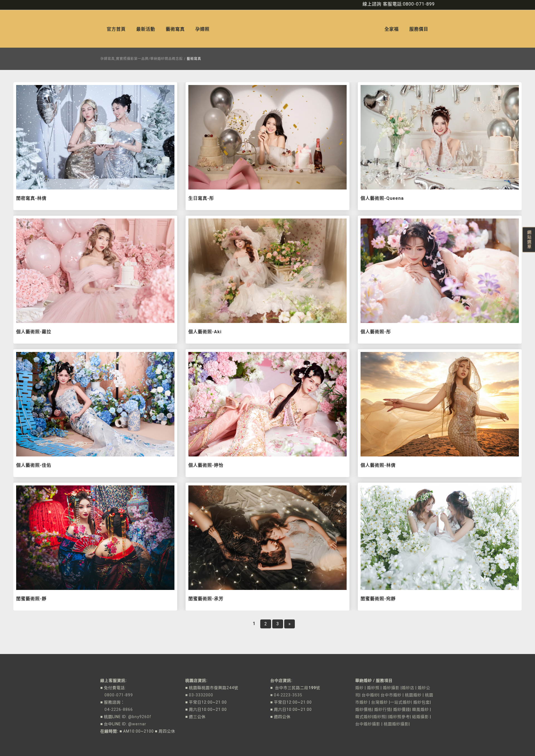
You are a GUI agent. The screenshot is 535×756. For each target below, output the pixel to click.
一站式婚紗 (400, 702)
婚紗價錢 (401, 709)
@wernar (137, 724)
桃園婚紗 (413, 695)
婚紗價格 (363, 709)
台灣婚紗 (379, 702)
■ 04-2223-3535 (286, 695)
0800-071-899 (116, 695)
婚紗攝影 (391, 687)
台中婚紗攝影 (367, 724)
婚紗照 (373, 687)
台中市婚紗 (391, 695)
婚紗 (359, 687)
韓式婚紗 (363, 716)
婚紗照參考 (399, 716)
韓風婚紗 (420, 709)
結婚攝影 (420, 716)
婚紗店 (408, 687)
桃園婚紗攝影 (396, 724)
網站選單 (528, 239)
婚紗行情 (382, 709)
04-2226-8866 (116, 709)
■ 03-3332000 (199, 695)
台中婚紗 (370, 695)
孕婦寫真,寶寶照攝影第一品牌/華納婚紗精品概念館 (141, 59)
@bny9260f (139, 716)
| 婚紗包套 (420, 702)
